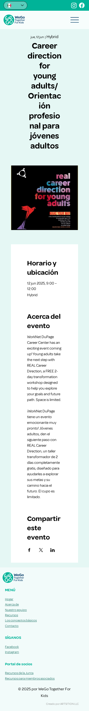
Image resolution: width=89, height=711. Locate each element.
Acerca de (12, 604)
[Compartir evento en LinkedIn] (52, 550)
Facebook (12, 647)
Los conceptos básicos (21, 620)
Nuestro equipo (16, 610)
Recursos (11, 615)
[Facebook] (81, 5)
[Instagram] (74, 5)
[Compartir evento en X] (41, 550)
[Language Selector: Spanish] (15, 5)
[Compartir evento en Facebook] (29, 550)
